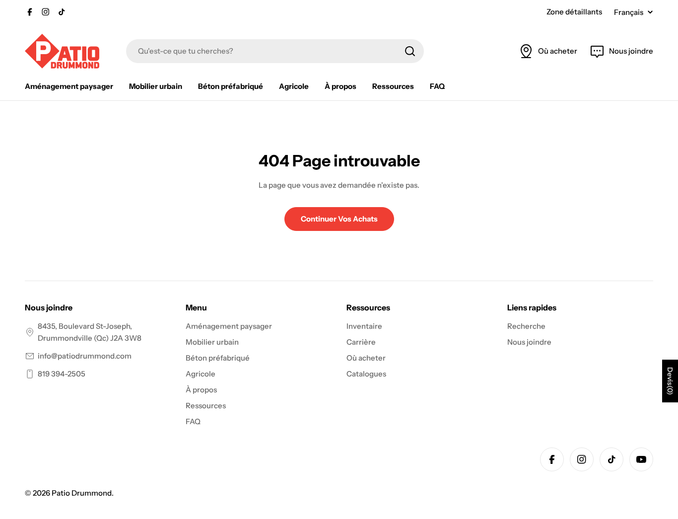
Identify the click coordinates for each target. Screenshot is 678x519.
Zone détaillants (574, 11)
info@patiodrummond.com (85, 356)
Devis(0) (670, 381)
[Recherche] (410, 51)
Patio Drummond (82, 493)
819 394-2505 (61, 373)
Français (628, 12)
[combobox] (275, 51)
